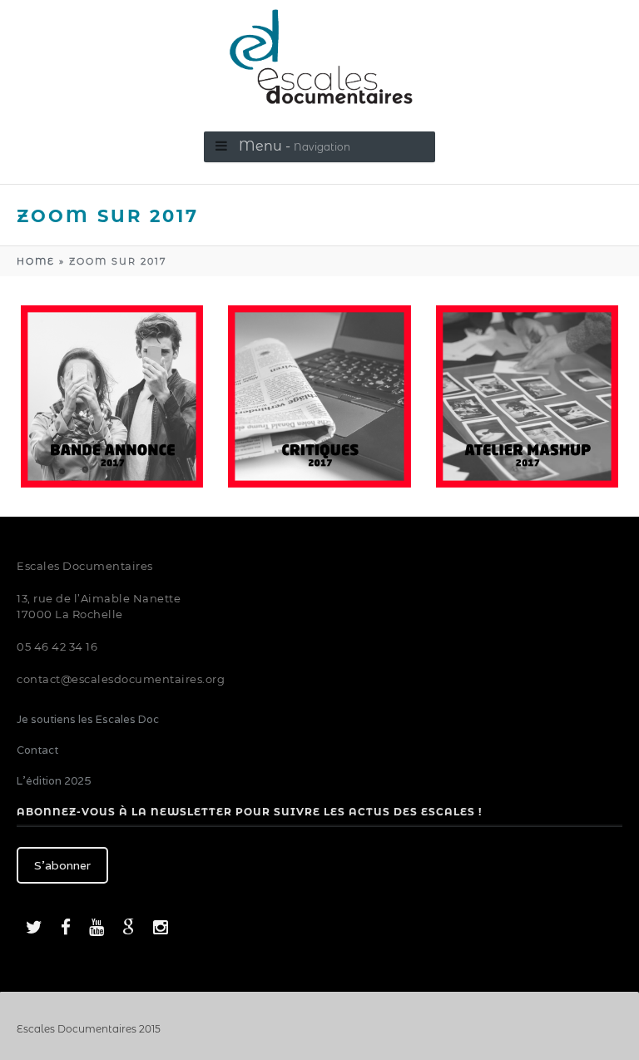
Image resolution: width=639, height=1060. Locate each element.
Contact (37, 750)
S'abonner (62, 865)
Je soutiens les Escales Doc (88, 719)
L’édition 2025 (54, 781)
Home (36, 261)
